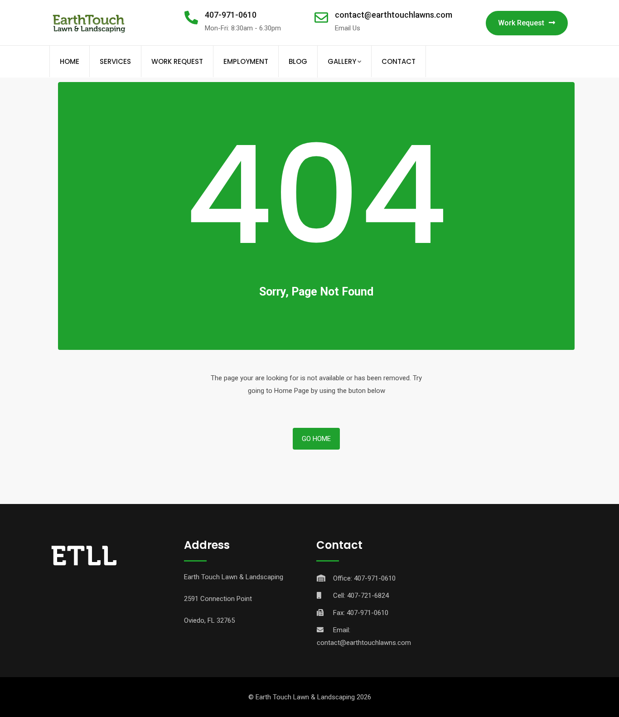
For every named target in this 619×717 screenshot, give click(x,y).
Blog (298, 61)
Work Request (521, 23)
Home (69, 61)
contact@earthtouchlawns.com (393, 14)
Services (115, 61)
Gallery (342, 61)
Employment (245, 61)
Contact (399, 61)
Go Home (316, 439)
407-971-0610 (230, 14)
